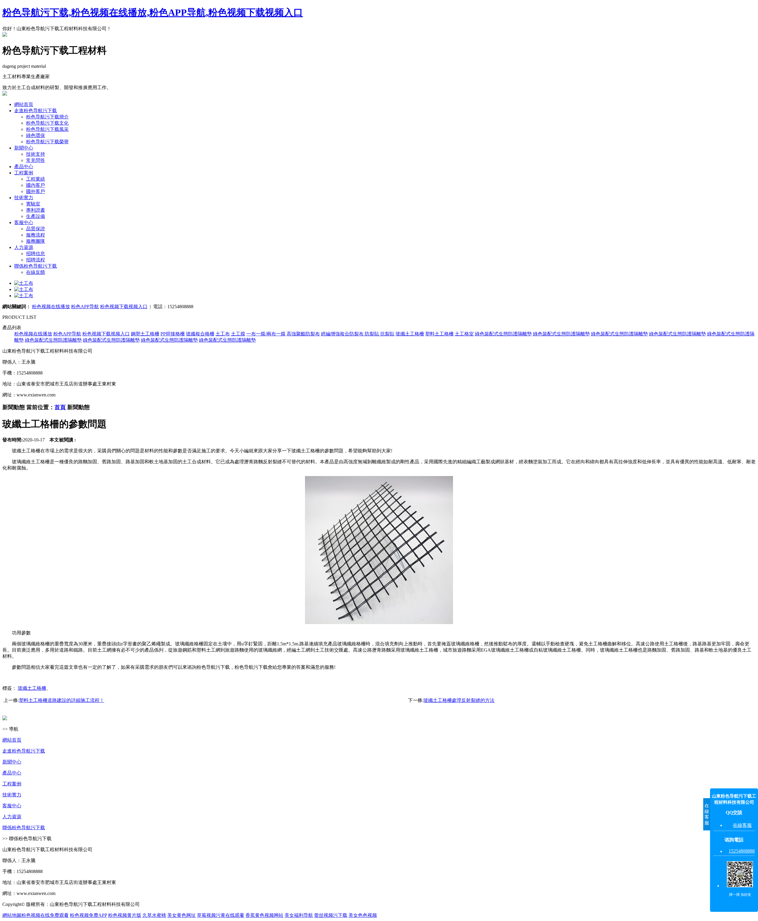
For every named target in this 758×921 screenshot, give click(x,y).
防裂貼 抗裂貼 (379, 333)
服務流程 (35, 234)
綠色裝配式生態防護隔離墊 (503, 333)
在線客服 (742, 825)
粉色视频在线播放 (51, 306)
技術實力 (23, 197)
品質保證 (35, 228)
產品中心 (23, 166)
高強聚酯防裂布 (303, 333)
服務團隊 (35, 241)
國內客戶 (35, 185)
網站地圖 (11, 915)
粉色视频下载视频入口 (123, 306)
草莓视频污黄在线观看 (220, 915)
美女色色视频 (363, 915)
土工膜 (238, 333)
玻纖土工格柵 (410, 333)
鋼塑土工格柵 (145, 333)
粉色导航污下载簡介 (47, 116)
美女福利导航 (299, 915)
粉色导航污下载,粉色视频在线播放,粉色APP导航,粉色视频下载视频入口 (152, 12)
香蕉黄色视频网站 (264, 915)
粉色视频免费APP (88, 915)
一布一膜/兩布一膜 (265, 333)
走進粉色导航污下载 (35, 110)
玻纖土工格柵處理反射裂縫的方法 (458, 700)
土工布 (223, 333)
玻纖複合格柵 (200, 333)
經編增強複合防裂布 (343, 333)
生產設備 (35, 216)
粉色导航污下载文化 (47, 123)
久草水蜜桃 (154, 915)
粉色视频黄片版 (124, 915)
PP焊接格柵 (172, 333)
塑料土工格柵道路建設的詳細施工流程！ (61, 700)
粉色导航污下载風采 (47, 129)
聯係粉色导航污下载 (35, 266)
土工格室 (464, 333)
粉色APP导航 (85, 306)
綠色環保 (35, 135)
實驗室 (33, 203)
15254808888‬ (742, 851)
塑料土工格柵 (439, 333)
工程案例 (23, 172)
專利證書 (35, 210)
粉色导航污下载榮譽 (47, 141)
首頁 (60, 407)
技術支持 (35, 154)
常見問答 (35, 160)
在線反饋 (35, 272)
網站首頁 (23, 104)
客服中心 (23, 222)
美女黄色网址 (181, 915)
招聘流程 (35, 259)
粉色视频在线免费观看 (45, 915)
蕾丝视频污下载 (330, 915)
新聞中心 (23, 147)
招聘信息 (35, 253)
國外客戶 (35, 191)
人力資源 (23, 247)
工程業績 (35, 178)
